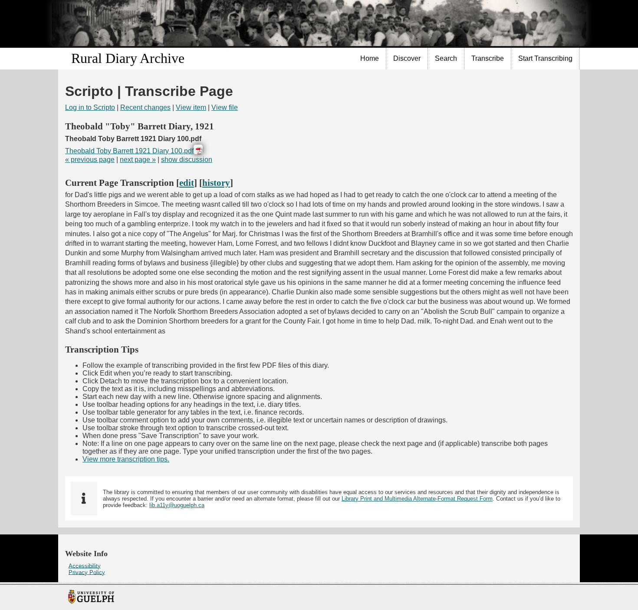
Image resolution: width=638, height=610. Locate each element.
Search (446, 58)
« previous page (90, 159)
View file (224, 107)
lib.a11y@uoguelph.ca (176, 505)
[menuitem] (369, 58)
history (216, 183)
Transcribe (487, 58)
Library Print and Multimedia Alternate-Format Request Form (417, 498)
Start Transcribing (545, 58)
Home (369, 58)
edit (186, 183)
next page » (138, 159)
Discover (407, 58)
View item (191, 107)
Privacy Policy (87, 572)
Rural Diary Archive (127, 58)
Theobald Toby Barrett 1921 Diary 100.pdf (129, 151)
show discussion (186, 159)
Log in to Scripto (90, 107)
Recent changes (145, 107)
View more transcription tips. (125, 459)
